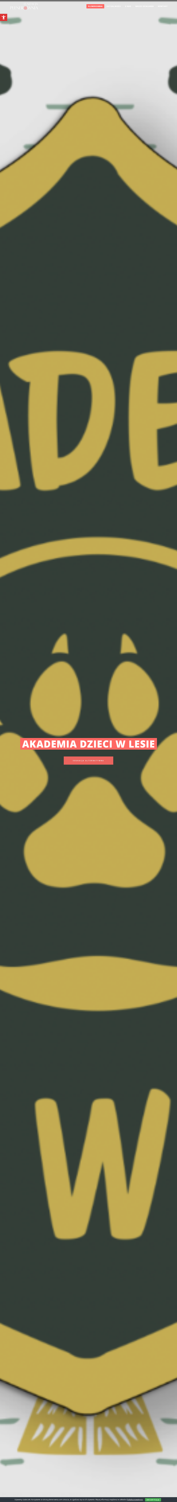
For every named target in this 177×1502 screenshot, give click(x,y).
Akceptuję (153, 1500)
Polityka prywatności (135, 1499)
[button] (3, 17)
